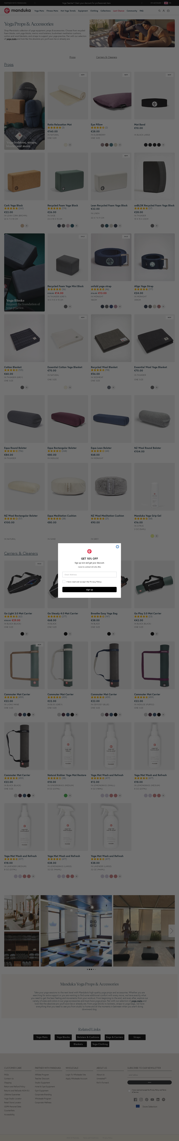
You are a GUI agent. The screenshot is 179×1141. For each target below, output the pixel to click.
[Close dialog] (117, 546)
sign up (89, 589)
